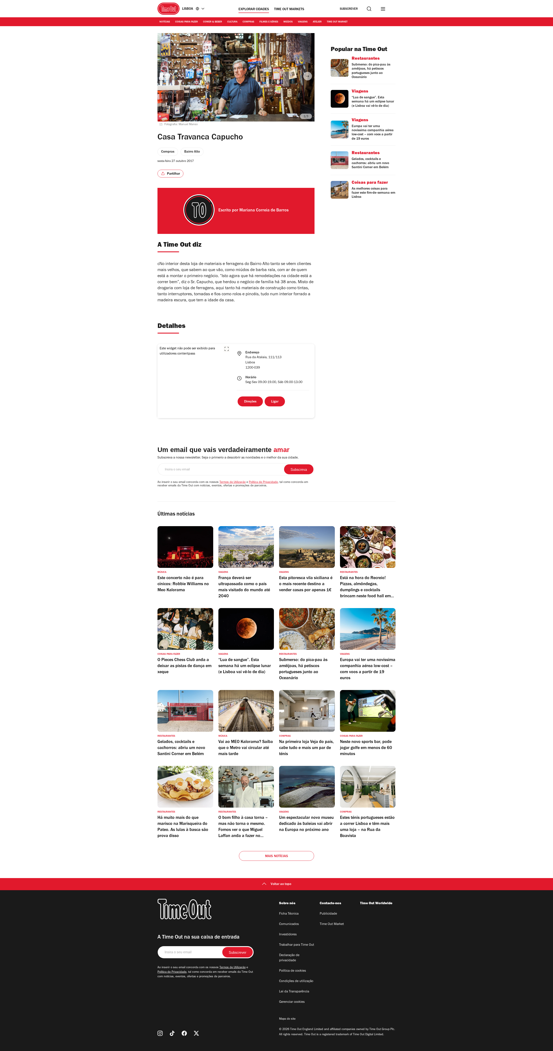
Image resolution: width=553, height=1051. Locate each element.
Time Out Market (337, 22)
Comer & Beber (212, 22)
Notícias (164, 22)
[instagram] (160, 1033)
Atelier (317, 22)
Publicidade (328, 914)
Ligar (274, 402)
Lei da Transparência (294, 991)
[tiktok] (172, 1033)
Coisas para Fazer (186, 22)
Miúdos (288, 22)
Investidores (288, 934)
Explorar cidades (253, 9)
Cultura (232, 22)
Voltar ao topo (281, 884)
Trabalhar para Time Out (296, 945)
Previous (164, 76)
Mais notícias (276, 856)
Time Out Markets (289, 9)
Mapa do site (287, 1019)
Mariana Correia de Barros (264, 211)
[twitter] (196, 1033)
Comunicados (289, 924)
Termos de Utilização (232, 482)
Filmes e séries (268, 22)
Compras (248, 22)
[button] (226, 349)
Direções (250, 402)
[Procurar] (369, 8)
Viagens (303, 22)
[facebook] (184, 1033)
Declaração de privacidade (289, 958)
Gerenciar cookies (292, 1002)
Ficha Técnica (289, 914)
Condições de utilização (296, 981)
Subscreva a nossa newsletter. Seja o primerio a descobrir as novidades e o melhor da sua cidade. (228, 458)
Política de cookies (292, 971)
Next (307, 76)
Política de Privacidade (263, 482)
